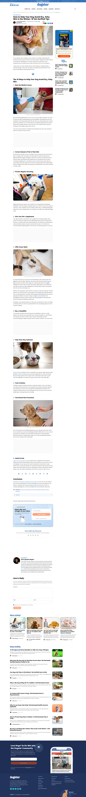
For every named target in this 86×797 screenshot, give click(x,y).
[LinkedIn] (50, 23)
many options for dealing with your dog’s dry (28, 481)
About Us (53, 780)
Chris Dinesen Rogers (21, 21)
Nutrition (34, 9)
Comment (15, 586)
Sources (18, 494)
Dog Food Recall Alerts (42, 788)
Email (35, 599)
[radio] (28, 535)
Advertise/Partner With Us (56, 781)
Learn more (57, 12)
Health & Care (27, 9)
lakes (22, 569)
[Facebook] (10, 5)
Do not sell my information (70, 781)
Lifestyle (45, 9)
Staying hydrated (17, 372)
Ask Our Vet (57, 9)
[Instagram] (12, 5)
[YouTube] (16, 5)
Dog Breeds (51, 9)
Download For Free (65, 56)
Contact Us (53, 778)
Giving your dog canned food (20, 460)
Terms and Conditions (69, 780)
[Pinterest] (18, 5)
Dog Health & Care (17, 15)
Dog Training (39, 9)
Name (14, 599)
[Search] (75, 9)
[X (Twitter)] (14, 5)
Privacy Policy (28, 767)
